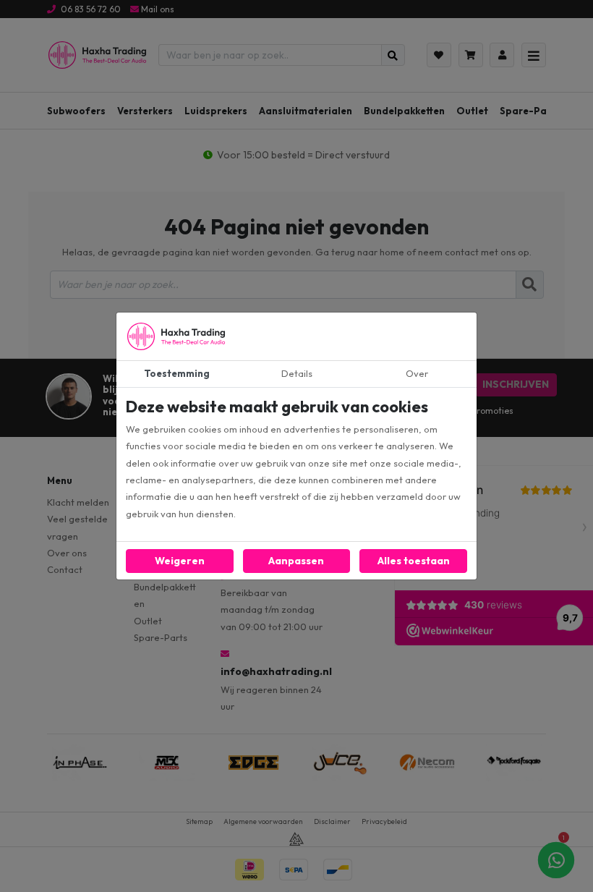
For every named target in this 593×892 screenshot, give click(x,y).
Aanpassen (296, 560)
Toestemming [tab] (177, 373)
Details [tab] (296, 373)
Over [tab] (417, 373)
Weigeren (180, 560)
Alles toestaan (413, 560)
